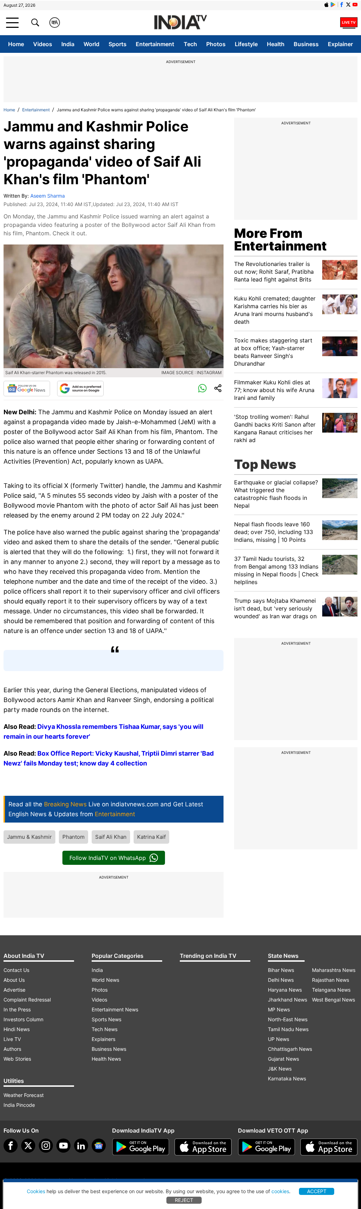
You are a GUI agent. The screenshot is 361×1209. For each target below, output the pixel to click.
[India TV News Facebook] (341, 4)
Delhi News (281, 980)
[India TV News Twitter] (348, 4)
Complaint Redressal (27, 1000)
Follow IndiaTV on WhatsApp (107, 857)
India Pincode (19, 1105)
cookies (280, 1191)
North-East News (287, 1019)
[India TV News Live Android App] (140, 1147)
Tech (190, 44)
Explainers (103, 1039)
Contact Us (16, 970)
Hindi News (17, 1029)
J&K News (280, 1069)
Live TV (12, 1039)
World (91, 44)
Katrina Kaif (151, 836)
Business (306, 44)
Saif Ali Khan (111, 836)
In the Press (17, 1009)
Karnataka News (287, 1078)
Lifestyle (246, 44)
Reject (184, 1200)
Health (275, 44)
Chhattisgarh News (290, 1049)
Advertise (14, 990)
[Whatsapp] (202, 388)
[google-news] (99, 1146)
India (67, 44)
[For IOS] (328, 1147)
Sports (118, 44)
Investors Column (23, 1019)
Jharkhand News (287, 1000)
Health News (106, 1059)
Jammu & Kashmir (29, 836)
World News (105, 980)
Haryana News (285, 990)
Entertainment (155, 44)
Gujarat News (283, 1059)
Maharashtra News (333, 970)
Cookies (36, 1191)
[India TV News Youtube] (355, 4)
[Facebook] (11, 1146)
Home (16, 44)
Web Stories (17, 1059)
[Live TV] (348, 22)
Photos (216, 44)
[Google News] (27, 388)
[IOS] (326, 4)
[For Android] (266, 1147)
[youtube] (63, 1146)
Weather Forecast (24, 1095)
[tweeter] (28, 1146)
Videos (42, 44)
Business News (109, 1049)
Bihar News (281, 970)
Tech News (104, 1029)
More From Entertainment (280, 239)
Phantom (73, 836)
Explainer (340, 44)
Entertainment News (115, 1009)
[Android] (333, 4)
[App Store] (203, 1147)
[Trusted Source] (80, 388)
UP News (278, 1039)
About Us (14, 980)
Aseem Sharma (47, 196)
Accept (316, 1191)
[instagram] (46, 1146)
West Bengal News (333, 1000)
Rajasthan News (330, 980)
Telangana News (331, 990)
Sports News (106, 1019)
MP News (279, 1009)
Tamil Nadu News (288, 1029)
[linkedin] (81, 1146)
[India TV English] (180, 22)
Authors (12, 1049)
